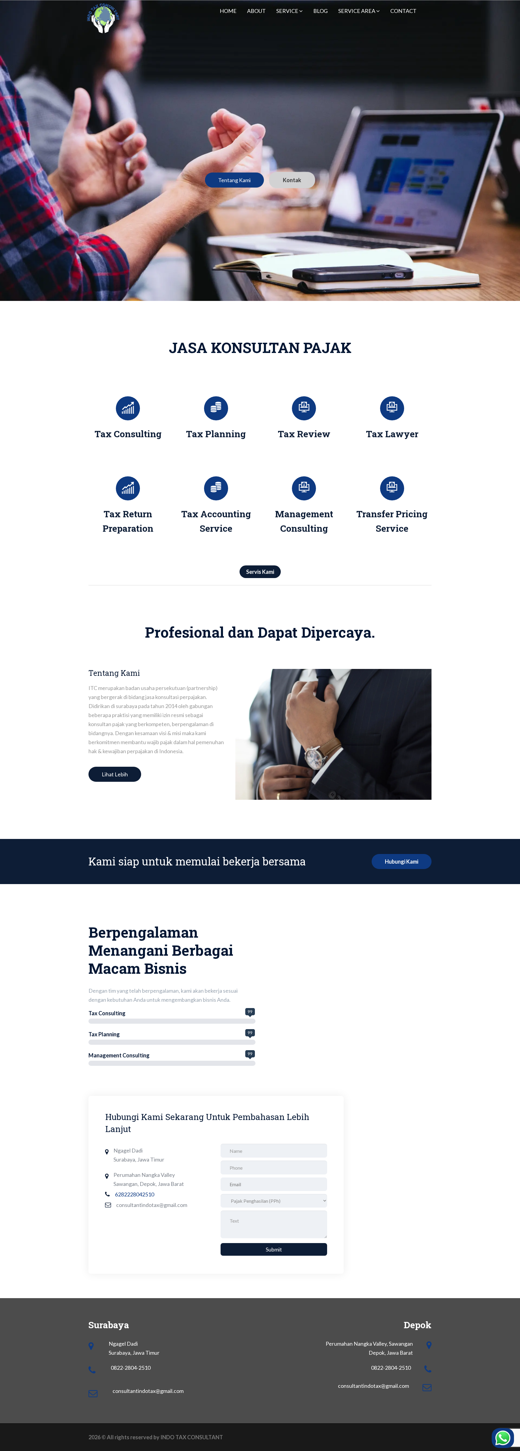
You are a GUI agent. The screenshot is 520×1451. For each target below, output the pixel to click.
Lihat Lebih (115, 774)
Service (287, 11)
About (256, 11)
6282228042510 (134, 1194)
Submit (274, 1249)
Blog (320, 11)
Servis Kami (260, 571)
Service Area (357, 11)
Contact (403, 11)
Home (228, 11)
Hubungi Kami (401, 861)
